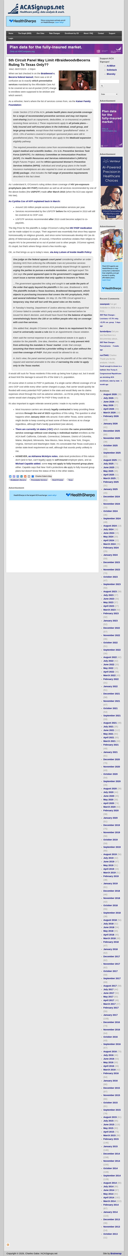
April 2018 (108, 934)
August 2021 (110, 723)
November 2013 (111, 1226)
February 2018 (111, 942)
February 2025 (111, 482)
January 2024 (110, 555)
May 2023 (108, 602)
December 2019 (111, 825)
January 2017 (110, 1015)
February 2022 (111, 679)
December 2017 (111, 956)
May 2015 (108, 1128)
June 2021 (108, 730)
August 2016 (110, 1051)
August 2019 (110, 854)
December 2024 (111, 496)
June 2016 (108, 1059)
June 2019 (108, 861)
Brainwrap (116, 1253)
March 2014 (109, 1201)
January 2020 (110, 818)
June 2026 (108, 401)
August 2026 (110, 394)
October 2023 (110, 577)
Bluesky (111, 74)
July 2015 (108, 1121)
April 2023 (108, 606)
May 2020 (108, 799)
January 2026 (110, 423)
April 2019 (108, 869)
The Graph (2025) (24, 33)
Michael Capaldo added (28, 463)
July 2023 (108, 595)
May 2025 (108, 471)
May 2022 (108, 668)
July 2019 (108, 858)
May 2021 (108, 734)
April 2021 (108, 737)
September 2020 (112, 781)
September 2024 (112, 518)
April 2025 (108, 474)
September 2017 (112, 978)
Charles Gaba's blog (44, 476)
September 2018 (112, 913)
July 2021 (108, 726)
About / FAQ (88, 33)
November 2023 (111, 569)
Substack (112, 70)
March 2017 (109, 1004)
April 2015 (108, 1132)
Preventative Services (39, 480)
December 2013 (111, 1219)
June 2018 (108, 927)
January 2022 (110, 686)
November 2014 (111, 1161)
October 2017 (110, 971)
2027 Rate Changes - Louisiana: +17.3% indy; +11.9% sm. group (109, 318)
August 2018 (110, 920)
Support (112, 33)
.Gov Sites (40, 33)
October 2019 (110, 839)
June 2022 (108, 664)
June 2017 (108, 993)
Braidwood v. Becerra (18, 480)
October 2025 (110, 445)
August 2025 (110, 460)
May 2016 (108, 1062)
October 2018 (110, 905)
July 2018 (108, 923)
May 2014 (108, 1194)
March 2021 (109, 741)
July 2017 (108, 989)
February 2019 (111, 876)
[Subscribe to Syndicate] (8, 1245)
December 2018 (111, 891)
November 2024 (111, 504)
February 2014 (111, 1205)
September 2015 (112, 1110)
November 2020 (111, 766)
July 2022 (108, 661)
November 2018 (111, 898)
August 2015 (110, 1117)
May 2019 (108, 865)
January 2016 (110, 1080)
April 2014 (108, 1197)
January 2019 (110, 883)
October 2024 (110, 511)
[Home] (36, 13)
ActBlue (111, 65)
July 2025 (108, 463)
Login (11, 38)
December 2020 (111, 759)
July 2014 (108, 1186)
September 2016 (112, 1044)
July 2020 (108, 792)
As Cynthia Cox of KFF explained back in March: (34, 201)
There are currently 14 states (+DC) (34, 429)
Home (11, 33)
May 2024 (108, 536)
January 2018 (110, 949)
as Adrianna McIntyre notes (43, 456)
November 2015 (111, 1095)
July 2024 (108, 529)
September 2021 (112, 715)
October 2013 (110, 1234)
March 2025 (109, 478)
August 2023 (110, 591)
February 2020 (111, 810)
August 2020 (110, 788)
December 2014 (111, 1153)
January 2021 (110, 752)
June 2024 (108, 533)
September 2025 (112, 453)
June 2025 (108, 467)
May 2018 (108, 931)
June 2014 (108, 1190)
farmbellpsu (105, 331)
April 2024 (108, 540)
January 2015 (110, 1146)
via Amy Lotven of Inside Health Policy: (71, 252)
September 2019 (112, 847)
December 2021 (111, 693)
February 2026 (111, 416)
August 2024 (110, 526)
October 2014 (110, 1168)
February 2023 (111, 613)
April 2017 (108, 1000)
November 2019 (111, 832)
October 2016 (110, 1037)
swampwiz (105, 304)
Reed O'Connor (57, 480)
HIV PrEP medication (81, 228)
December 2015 (111, 1088)
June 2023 (108, 599)
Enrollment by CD (72, 33)
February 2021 (111, 745)
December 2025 (111, 431)
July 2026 (108, 398)
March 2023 (109, 610)
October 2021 (110, 708)
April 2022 (108, 672)
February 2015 (111, 1139)
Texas (70, 480)
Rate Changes (54, 33)
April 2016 (108, 1066)
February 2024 (111, 547)
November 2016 (111, 1029)
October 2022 (110, 642)
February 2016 (111, 1073)
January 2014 (110, 1212)
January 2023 (110, 620)
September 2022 (112, 650)
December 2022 (111, 628)
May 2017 (108, 996)
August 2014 (110, 1183)
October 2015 (110, 1102)
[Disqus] (52, 536)
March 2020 (109, 807)
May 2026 (108, 405)
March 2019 (109, 872)
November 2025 (111, 438)
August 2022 (110, 657)
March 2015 (109, 1135)
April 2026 (108, 409)
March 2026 (109, 412)
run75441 (104, 355)
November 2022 (111, 635)
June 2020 (108, 796)
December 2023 (111, 562)
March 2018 (109, 938)
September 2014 (112, 1175)
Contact (101, 33)
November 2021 (111, 701)
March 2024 (109, 544)
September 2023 (112, 584)
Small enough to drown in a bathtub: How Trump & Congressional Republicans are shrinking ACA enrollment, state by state (111, 373)
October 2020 (110, 774)
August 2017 (110, 986)
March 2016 (109, 1069)
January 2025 (110, 489)
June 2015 (108, 1124)
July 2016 (108, 1055)
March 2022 (109, 675)
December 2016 (111, 1022)
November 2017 (111, 964)
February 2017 (111, 1007)
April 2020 (108, 803)
